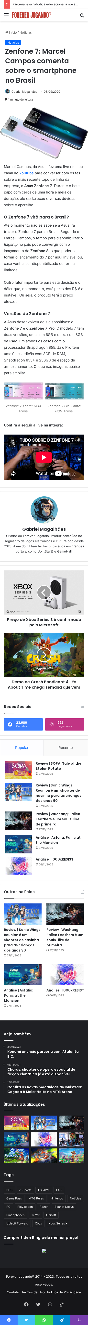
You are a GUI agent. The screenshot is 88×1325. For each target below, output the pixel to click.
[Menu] (6, 16)
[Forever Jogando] (31, 15)
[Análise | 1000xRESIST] (18, 866)
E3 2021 (43, 1190)
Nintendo (57, 1198)
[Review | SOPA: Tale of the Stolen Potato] (18, 770)
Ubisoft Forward (17, 1223)
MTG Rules (36, 1198)
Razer (44, 1207)
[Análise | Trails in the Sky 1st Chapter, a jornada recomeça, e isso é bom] (16, 1155)
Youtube (26, 173)
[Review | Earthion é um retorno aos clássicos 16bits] (44, 1155)
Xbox (38, 1223)
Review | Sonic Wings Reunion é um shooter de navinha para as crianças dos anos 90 (58, 793)
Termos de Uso (33, 1292)
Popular (22, 747)
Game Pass (14, 1198)
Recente (65, 747)
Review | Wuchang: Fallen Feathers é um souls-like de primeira (58, 819)
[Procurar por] (81, 16)
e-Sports (25, 1190)
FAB (59, 1190)
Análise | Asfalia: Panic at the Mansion (18, 995)
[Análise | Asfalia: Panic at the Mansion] (18, 844)
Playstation (25, 1207)
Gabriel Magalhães (24, 91)
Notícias (26, 32)
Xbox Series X (58, 1223)
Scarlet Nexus (64, 1207)
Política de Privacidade (64, 1292)
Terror (35, 1215)
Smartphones (15, 1215)
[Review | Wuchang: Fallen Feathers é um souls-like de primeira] (18, 820)
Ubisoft (51, 1215)
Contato (13, 1292)
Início (12, 32)
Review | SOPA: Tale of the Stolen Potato (58, 766)
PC (8, 1207)
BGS (9, 1190)
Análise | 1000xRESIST (54, 859)
